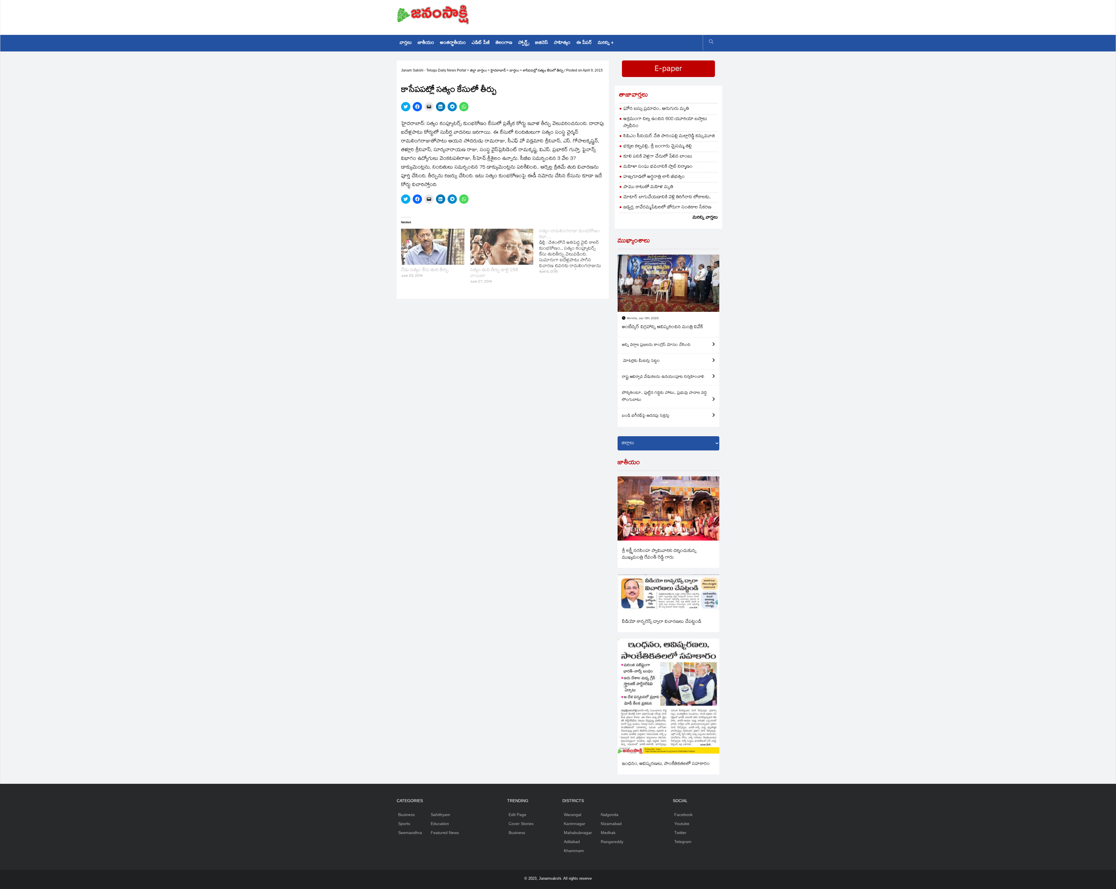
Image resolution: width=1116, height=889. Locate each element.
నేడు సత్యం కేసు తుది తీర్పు (424, 270)
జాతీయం (426, 43)
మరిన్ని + (606, 43)
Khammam (574, 850)
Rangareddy (612, 841)
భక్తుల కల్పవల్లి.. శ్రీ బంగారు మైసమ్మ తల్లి (657, 147)
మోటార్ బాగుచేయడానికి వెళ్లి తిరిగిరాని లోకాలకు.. (667, 197)
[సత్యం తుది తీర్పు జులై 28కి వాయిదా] (502, 247)
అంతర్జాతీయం (453, 43)
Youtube (681, 823)
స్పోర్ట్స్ (523, 43)
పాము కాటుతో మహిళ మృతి (648, 187)
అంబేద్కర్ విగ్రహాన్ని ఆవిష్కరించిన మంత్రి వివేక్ (662, 327)
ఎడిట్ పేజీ (481, 43)
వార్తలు (406, 43)
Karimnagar (574, 823)
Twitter (680, 832)
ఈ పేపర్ (584, 43)
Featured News (445, 832)
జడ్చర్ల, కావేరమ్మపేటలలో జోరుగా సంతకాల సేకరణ (667, 208)
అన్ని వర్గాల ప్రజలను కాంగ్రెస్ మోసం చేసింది (656, 345)
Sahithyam (440, 814)
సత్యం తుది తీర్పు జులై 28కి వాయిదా (494, 273)
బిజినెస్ (541, 43)
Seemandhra (410, 832)
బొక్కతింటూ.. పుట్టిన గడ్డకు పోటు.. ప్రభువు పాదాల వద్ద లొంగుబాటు (664, 397)
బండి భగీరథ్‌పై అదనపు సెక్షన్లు (645, 416)
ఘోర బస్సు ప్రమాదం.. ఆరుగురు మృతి (656, 109)
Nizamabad (611, 823)
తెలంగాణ (504, 43)
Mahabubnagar (578, 832)
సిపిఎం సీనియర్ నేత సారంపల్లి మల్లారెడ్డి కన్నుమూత (669, 136)
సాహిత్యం (562, 43)
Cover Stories (521, 823)
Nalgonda (609, 814)
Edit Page (517, 814)
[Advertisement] (613, 16)
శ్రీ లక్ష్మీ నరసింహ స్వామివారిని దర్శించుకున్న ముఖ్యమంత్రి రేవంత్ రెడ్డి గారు (659, 554)
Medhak (608, 832)
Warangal (572, 814)
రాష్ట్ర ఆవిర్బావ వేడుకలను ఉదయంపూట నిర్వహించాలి (663, 377)
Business (406, 814)
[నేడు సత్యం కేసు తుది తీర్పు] (432, 247)
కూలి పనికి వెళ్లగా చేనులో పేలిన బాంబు (657, 157)
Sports (404, 823)
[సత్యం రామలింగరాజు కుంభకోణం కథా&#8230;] (573, 252)
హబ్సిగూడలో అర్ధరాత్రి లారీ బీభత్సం (654, 177)
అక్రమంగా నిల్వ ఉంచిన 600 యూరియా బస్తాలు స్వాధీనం (665, 122)
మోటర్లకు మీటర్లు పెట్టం (641, 361)
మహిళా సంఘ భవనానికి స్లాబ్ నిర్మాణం (658, 167)
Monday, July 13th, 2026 (643, 318)
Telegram (682, 841)
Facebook (683, 814)
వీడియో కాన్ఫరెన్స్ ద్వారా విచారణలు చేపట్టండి (661, 622)
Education (440, 823)
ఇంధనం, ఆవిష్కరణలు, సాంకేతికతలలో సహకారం (666, 764)
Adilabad (572, 841)
